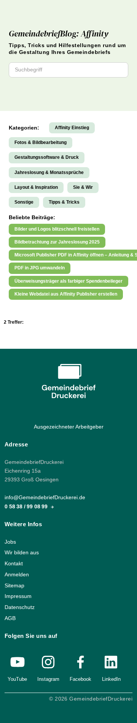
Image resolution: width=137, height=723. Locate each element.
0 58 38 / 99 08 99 (27, 506)
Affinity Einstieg (72, 127)
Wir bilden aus (22, 553)
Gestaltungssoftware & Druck (46, 157)
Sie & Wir (83, 187)
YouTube (17, 679)
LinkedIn (111, 679)
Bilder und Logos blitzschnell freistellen (56, 229)
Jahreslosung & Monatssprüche (49, 172)
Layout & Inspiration (36, 187)
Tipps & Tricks (64, 202)
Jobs (10, 542)
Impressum (18, 596)
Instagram (48, 679)
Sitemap (14, 586)
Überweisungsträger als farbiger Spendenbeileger (68, 281)
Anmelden (17, 574)
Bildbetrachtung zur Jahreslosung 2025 (57, 242)
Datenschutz (20, 607)
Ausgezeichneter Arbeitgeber (69, 427)
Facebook (80, 679)
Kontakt (14, 563)
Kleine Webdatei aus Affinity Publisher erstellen (65, 294)
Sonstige (23, 202)
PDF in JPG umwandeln (39, 268)
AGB (10, 618)
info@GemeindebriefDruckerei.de (45, 498)
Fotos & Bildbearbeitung (40, 142)
